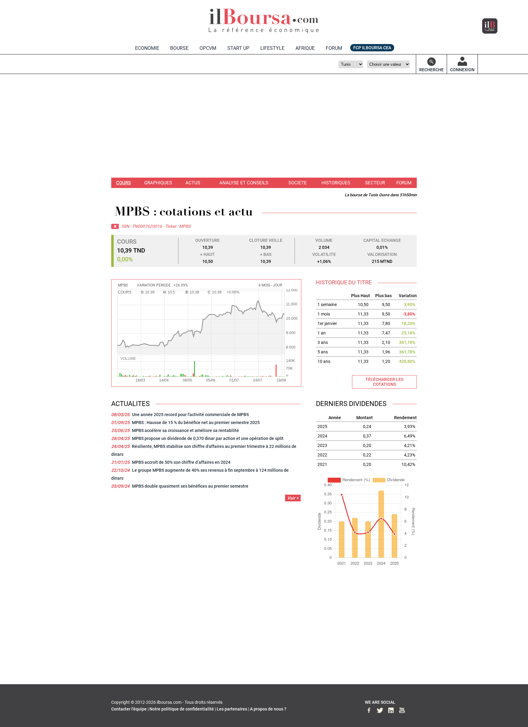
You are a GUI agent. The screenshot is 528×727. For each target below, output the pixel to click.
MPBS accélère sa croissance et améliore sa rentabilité (185, 430)
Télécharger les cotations (384, 382)
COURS (123, 183)
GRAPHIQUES (158, 183)
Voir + (293, 498)
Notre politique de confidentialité (181, 709)
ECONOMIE (147, 48)
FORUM (334, 48)
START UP (238, 48)
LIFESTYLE (272, 48)
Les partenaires (232, 709)
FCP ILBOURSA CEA (372, 47)
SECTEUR (375, 183)
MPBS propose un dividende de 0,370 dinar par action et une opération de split (208, 438)
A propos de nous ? (268, 709)
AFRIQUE (305, 48)
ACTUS (192, 183)
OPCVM (208, 48)
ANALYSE (243, 183)
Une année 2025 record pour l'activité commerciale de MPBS (190, 414)
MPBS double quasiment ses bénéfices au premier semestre (190, 486)
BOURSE (179, 48)
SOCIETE (297, 183)
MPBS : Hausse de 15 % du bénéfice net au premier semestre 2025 (196, 422)
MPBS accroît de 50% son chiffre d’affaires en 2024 (181, 462)
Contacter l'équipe (129, 709)
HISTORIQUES (335, 183)
